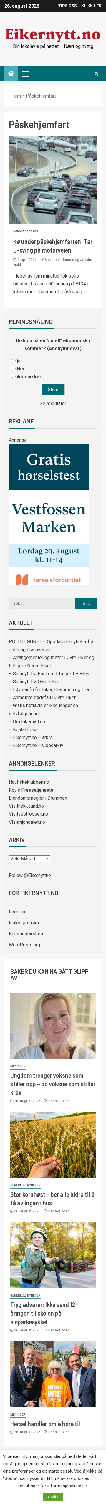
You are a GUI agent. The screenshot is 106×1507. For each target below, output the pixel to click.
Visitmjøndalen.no (27, 822)
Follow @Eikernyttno (30, 875)
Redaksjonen (59, 1101)
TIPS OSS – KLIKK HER (80, 6)
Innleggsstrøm (24, 922)
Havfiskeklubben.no (29, 782)
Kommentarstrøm (26, 933)
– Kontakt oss (23, 729)
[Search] (96, 73)
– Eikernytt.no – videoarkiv (36, 745)
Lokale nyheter (25, 231)
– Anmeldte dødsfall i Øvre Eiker (42, 697)
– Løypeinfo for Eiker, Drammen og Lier (49, 689)
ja (19, 361)
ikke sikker (29, 377)
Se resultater (53, 403)
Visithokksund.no (26, 806)
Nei (20, 369)
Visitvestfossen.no (28, 814)
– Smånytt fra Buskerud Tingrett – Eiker (49, 673)
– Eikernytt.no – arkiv (30, 737)
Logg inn (17, 912)
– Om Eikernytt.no (27, 721)
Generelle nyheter (25, 1185)
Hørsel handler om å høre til (45, 1423)
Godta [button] (53, 1497)
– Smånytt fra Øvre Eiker (34, 681)
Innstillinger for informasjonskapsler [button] (52, 1485)
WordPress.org (24, 945)
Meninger (18, 1066)
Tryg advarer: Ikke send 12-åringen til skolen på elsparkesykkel (44, 1313)
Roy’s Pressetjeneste (31, 790)
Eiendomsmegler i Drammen (38, 798)
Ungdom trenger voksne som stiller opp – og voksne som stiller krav (52, 1083)
